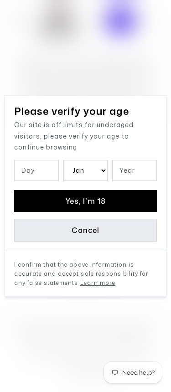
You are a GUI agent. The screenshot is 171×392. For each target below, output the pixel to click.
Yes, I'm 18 (85, 201)
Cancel (85, 230)
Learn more (97, 283)
